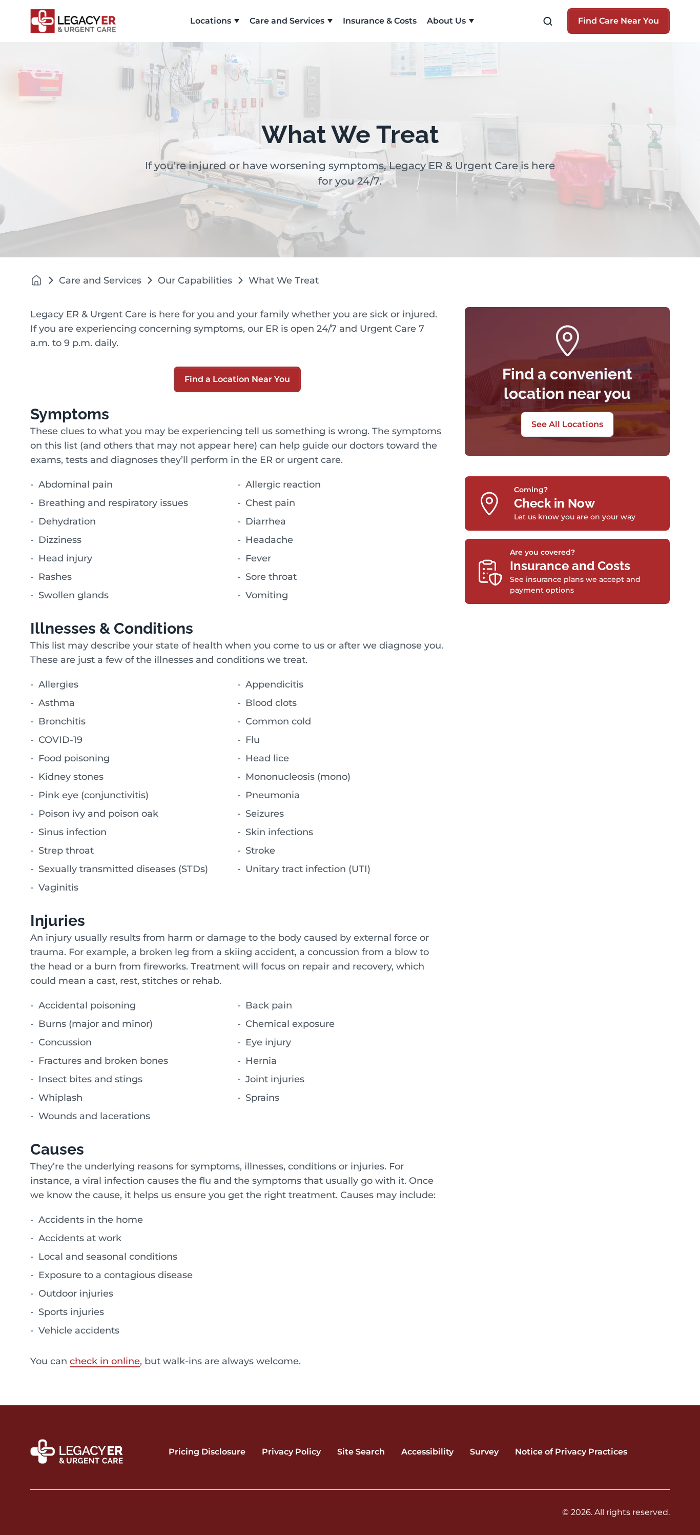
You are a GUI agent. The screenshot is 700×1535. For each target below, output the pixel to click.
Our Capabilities (195, 280)
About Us (446, 21)
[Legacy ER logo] (79, 21)
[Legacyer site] (36, 280)
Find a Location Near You (237, 379)
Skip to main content (48, 8)
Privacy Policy (291, 1452)
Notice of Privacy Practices (571, 1452)
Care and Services (287, 21)
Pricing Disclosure (207, 1452)
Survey (484, 1452)
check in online (105, 1361)
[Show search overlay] (548, 21)
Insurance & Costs (380, 21)
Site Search (361, 1452)
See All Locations (567, 424)
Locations (210, 21)
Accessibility (427, 1452)
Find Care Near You (618, 21)
